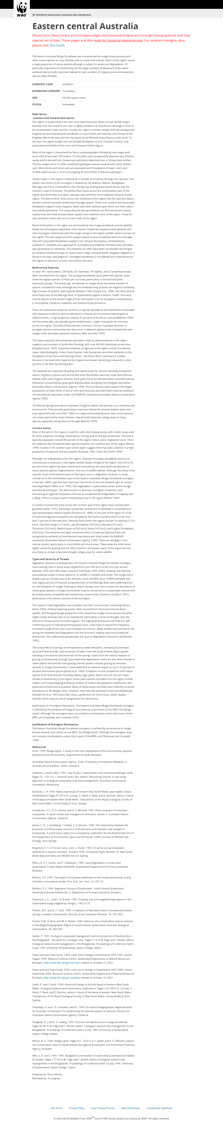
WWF (22, 10)
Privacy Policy (77, 1108)
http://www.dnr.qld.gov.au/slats (62, 962)
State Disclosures (130, 1108)
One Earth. (57, 45)
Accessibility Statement (159, 1108)
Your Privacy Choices (102, 1108)
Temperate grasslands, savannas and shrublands (63, 15)
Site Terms (57, 1108)
